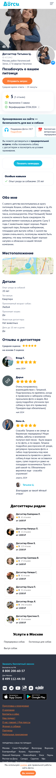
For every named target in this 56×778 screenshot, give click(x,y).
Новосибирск (29, 755)
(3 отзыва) (19, 97)
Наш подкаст (8, 718)
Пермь (50, 755)
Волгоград (37, 748)
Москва (5, 748)
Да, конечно (28, 773)
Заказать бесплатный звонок (18, 663)
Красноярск (34, 751)
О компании (8, 710)
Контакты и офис (10, 714)
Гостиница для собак (40, 641)
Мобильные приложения (15, 734)
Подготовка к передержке (15, 705)
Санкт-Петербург (20, 748)
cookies (23, 765)
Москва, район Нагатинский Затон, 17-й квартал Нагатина (17, 62)
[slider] (29, 346)
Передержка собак (14, 641)
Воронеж (49, 748)
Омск (41, 755)
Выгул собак (10, 648)
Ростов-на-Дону (10, 758)
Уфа (43, 758)
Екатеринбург (9, 751)
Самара (24, 758)
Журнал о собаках (11, 726)
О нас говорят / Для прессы (16, 722)
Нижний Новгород (11, 755)
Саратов (35, 758)
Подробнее (16, 131)
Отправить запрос (17, 81)
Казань (22, 751)
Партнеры (7, 730)
